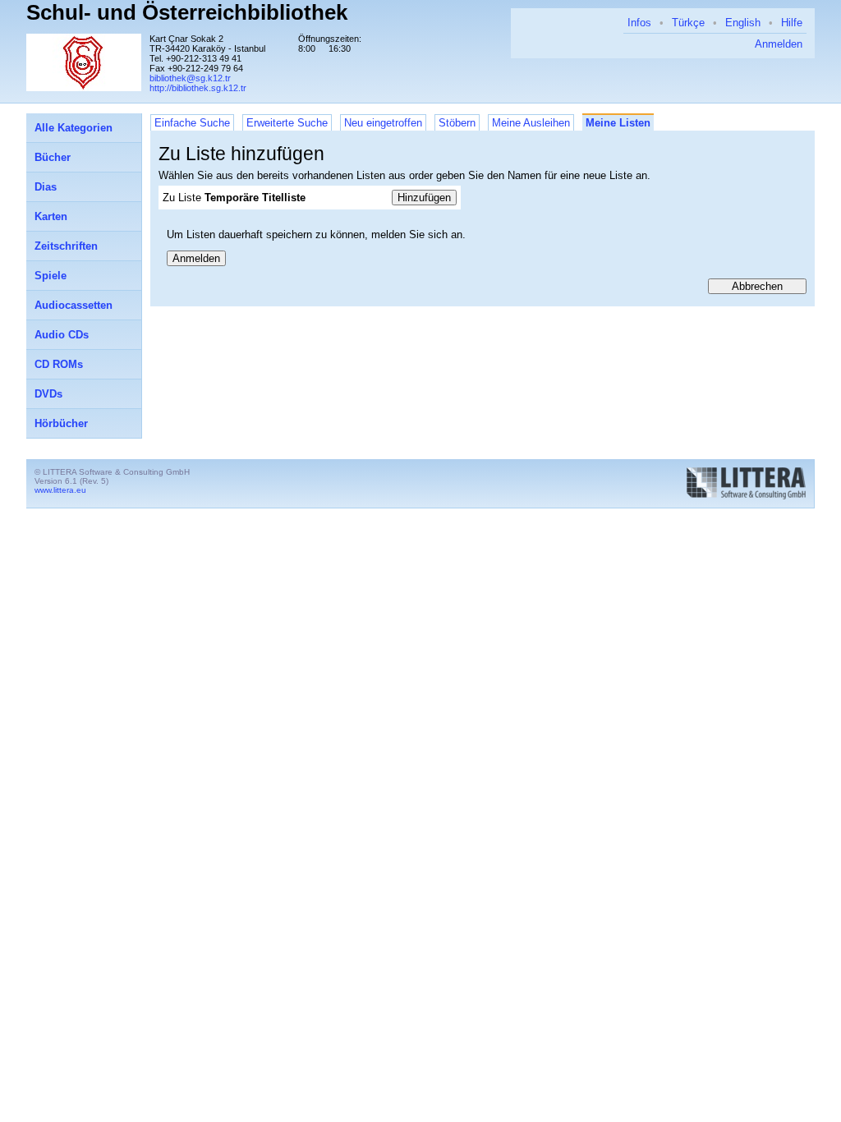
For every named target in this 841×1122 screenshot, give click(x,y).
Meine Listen (618, 123)
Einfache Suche (192, 123)
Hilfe (791, 22)
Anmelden (778, 44)
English (743, 22)
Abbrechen (757, 286)
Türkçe (688, 22)
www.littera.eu (60, 489)
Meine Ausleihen (531, 123)
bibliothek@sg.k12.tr (190, 78)
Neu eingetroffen (383, 123)
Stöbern (457, 123)
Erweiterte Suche (287, 123)
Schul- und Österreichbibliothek (186, 12)
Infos (639, 22)
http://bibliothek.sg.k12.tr (197, 88)
